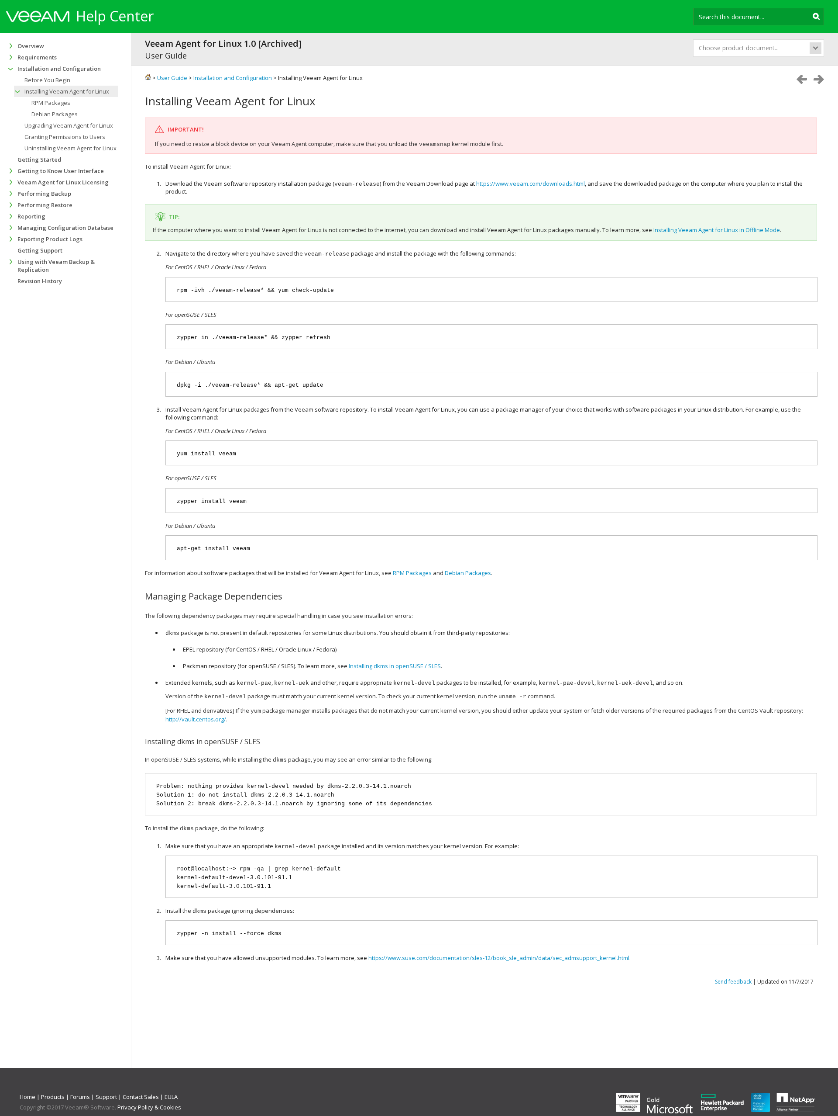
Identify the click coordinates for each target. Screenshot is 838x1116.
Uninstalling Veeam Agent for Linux (70, 148)
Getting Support (39, 250)
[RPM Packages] (819, 79)
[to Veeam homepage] (37, 17)
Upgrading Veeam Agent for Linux (68, 125)
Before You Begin (47, 80)
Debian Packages (468, 573)
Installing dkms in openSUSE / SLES (395, 666)
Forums (80, 1097)
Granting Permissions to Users (64, 137)
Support (106, 1097)
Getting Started (39, 159)
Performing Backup (44, 194)
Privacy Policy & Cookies (149, 1107)
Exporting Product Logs (49, 239)
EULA (171, 1097)
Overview (30, 46)
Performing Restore (44, 205)
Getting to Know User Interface (60, 171)
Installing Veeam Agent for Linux (66, 91)
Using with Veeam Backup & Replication (56, 266)
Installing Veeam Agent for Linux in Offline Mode (716, 230)
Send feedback (733, 981)
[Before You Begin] (802, 79)
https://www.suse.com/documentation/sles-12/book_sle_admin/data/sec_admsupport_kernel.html (498, 958)
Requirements (37, 57)
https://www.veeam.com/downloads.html (530, 183)
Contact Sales (141, 1097)
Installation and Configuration (59, 69)
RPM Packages (412, 573)
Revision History (39, 281)
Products (53, 1097)
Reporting (31, 216)
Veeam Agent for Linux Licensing (63, 182)
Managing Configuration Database (65, 228)
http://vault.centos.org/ (195, 719)
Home (27, 1097)
